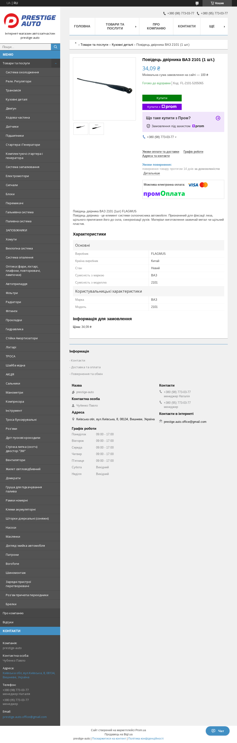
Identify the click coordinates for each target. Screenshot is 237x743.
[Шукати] (55, 46)
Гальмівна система (20, 212)
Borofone (12, 564)
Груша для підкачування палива (24, 489)
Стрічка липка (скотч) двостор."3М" (21, 449)
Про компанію (13, 613)
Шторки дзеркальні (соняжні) (27, 518)
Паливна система (18, 221)
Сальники (13, 383)
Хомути (11, 239)
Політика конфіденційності (146, 738)
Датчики (12, 126)
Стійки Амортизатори (22, 338)
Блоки (10, 194)
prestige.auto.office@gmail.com (25, 717)
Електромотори (17, 176)
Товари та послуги (16, 63)
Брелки (11, 604)
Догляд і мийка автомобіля (25, 545)
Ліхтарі (11, 347)
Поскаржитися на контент (109, 738)
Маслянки (13, 536)
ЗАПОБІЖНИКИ (16, 230)
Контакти (187, 26)
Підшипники (15, 135)
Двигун (11, 108)
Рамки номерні (17, 500)
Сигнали (12, 185)
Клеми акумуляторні (21, 509)
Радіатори (13, 302)
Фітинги (11, 311)
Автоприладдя (16, 284)
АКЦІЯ (10, 374)
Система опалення (19, 257)
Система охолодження (22, 72)
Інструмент (14, 410)
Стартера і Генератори (23, 144)
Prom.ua (140, 730)
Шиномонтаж (16, 573)
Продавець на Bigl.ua (119, 734)
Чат (221, 731)
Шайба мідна (15, 365)
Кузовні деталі (16, 99)
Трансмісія (13, 90)
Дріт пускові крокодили (23, 438)
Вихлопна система (19, 248)
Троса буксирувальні (21, 419)
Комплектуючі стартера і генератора (24, 156)
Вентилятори (15, 460)
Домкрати (13, 478)
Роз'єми (11, 428)
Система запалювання (22, 167)
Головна (82, 26)
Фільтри (12, 293)
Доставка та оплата (86, 367)
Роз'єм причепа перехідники (27, 595)
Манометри (14, 392)
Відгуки (8, 622)
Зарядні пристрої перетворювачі (18, 584)
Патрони (12, 554)
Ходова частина (18, 117)
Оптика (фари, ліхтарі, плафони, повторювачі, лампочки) (23, 270)
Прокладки (14, 320)
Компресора (15, 401)
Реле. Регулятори (18, 81)
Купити (162, 98)
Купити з (153, 107)
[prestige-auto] (30, 21)
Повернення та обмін (87, 374)
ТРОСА (10, 356)
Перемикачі (14, 203)
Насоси (11, 527)
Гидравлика (14, 329)
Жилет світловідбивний (23, 469)
